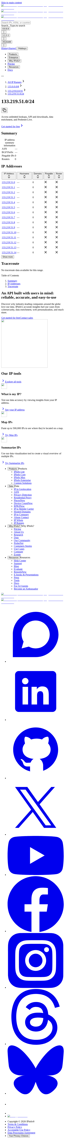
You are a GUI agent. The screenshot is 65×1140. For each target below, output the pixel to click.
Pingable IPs (8, 155)
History (5, 48)
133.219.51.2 (8, 192)
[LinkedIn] (36, 692)
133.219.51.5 (8, 207)
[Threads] (36, 1017)
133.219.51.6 (8, 212)
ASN (4, 148)
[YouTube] (36, 856)
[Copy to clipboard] (4, 110)
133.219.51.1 (8, 187)
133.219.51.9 (8, 227)
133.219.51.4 (8, 202)
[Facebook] (36, 904)
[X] (36, 808)
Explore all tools (13, 381)
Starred (12, 48)
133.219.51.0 (8, 182)
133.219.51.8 (8, 222)
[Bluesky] (36, 1070)
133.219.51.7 (8, 217)
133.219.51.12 (9, 242)
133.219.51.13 (9, 247)
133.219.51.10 (9, 232)
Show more (8, 257)
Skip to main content (11, 2)
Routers (5, 159)
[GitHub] (36, 750)
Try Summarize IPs (14, 463)
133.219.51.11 (9, 237)
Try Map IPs (11, 435)
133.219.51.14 (9, 252)
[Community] (36, 635)
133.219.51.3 (8, 197)
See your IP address (15, 409)
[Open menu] (2, 76)
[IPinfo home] (32, 14)
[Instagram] (36, 961)
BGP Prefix (7, 152)
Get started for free (10, 126)
